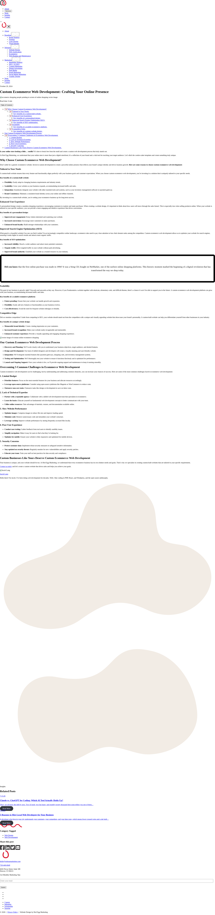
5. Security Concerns (16, 146)
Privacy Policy (13, 912)
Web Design (8, 835)
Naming (12, 39)
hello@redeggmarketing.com (10, 861)
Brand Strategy (14, 37)
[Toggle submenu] (15, 34)
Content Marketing (15, 66)
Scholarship (8, 906)
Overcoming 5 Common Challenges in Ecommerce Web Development (33, 135)
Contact (7, 17)
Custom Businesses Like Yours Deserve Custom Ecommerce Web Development (33, 148)
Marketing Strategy (16, 62)
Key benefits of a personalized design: (27, 118)
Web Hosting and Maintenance (20, 56)
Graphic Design (14, 76)
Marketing (8, 60)
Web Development (11, 837)
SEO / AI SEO (14, 64)
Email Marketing (15, 72)
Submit (3, 887)
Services (8, 11)
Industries (7, 904)
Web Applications (15, 52)
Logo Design (13, 41)
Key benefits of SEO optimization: (25, 122)
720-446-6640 (5, 865)
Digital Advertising (15, 68)
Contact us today (6, 466)
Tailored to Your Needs (20, 111)
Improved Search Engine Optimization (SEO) (28, 120)
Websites (7, 48)
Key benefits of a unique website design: (28, 131)
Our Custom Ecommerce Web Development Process (23, 133)
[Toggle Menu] (1, 21)
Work (6, 13)
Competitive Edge (19, 129)
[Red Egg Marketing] (3, 5)
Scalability (16, 125)
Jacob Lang (4, 474)
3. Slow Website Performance (19, 142)
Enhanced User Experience (22, 116)
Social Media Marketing (17, 74)
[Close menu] (9, 26)
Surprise (7, 908)
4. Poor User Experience (18, 144)
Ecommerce (13, 54)
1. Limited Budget (15, 138)
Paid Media (13, 70)
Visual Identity (14, 43)
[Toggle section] (6, 109)
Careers (7, 902)
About (6, 9)
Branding (7, 35)
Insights (7, 15)
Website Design (14, 50)
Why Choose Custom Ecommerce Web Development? (27, 109)
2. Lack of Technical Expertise (20, 140)
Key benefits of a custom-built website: (27, 114)
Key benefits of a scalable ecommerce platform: (30, 127)
